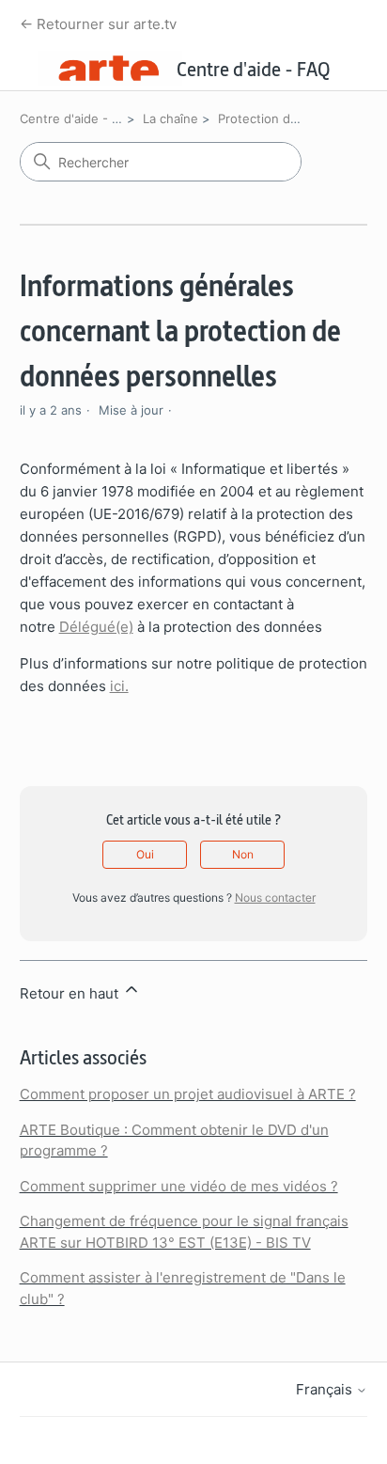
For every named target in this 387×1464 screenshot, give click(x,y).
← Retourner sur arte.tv (98, 24)
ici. (119, 686)
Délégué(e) (96, 627)
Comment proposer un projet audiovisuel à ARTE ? (188, 1094)
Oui (145, 854)
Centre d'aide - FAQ (78, 118)
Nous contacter (275, 897)
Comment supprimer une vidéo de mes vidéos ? (179, 1186)
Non (243, 854)
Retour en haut (71, 993)
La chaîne (170, 118)
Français (326, 1389)
